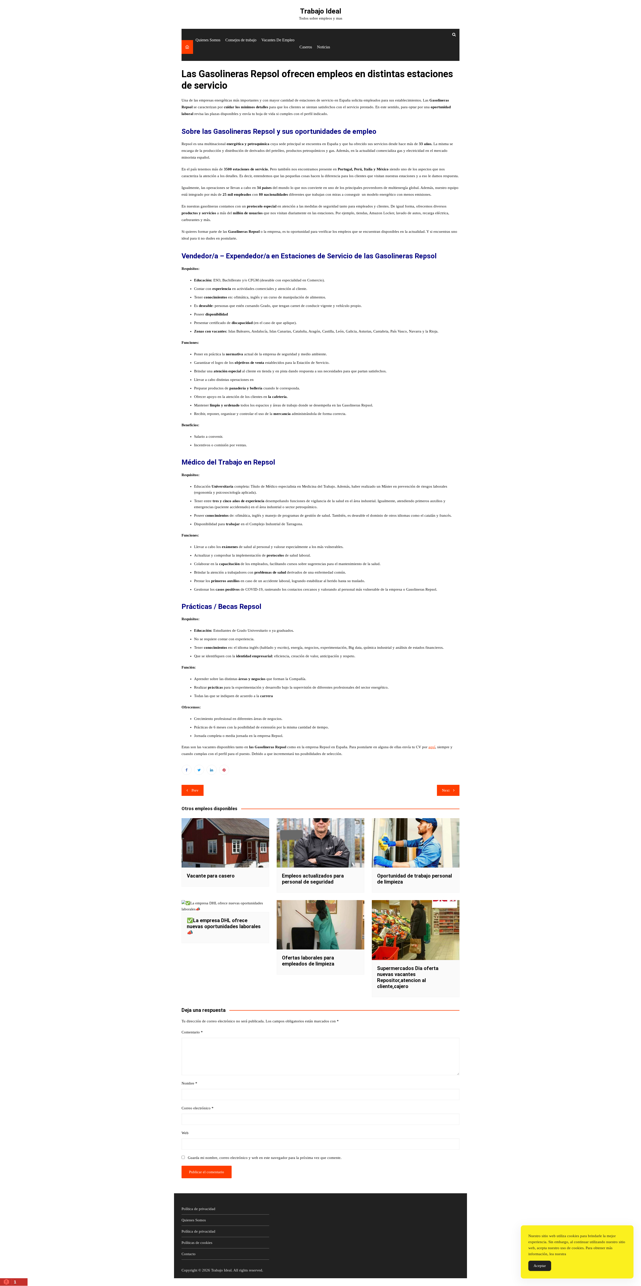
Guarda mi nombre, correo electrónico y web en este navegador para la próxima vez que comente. (265, 1158)
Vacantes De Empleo (277, 40)
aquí (431, 747)
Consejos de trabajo (240, 40)
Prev (195, 790)
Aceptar (540, 1266)
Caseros (305, 47)
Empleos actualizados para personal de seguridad (313, 879)
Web (185, 1133)
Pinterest (224, 770)
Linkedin (212, 770)
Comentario (192, 1032)
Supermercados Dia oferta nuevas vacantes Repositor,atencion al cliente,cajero (407, 977)
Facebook (187, 770)
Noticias (323, 47)
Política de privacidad (198, 1209)
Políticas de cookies (197, 1243)
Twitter (199, 770)
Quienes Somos (208, 40)
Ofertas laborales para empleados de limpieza (308, 961)
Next (445, 790)
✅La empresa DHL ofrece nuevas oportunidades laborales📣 (224, 926)
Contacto (189, 1254)
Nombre (189, 1083)
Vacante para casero (211, 876)
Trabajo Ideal (320, 11)
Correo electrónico (198, 1108)
